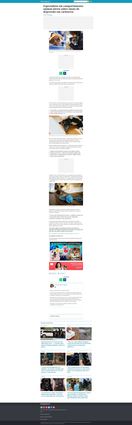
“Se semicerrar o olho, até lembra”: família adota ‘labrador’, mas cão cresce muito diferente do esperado (52, 394)
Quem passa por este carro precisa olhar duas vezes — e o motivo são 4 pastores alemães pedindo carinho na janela (53, 344)
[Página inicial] (53, 1)
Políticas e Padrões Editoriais (46, 416)
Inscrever (79, 267)
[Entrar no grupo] (41, 407)
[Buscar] (88, 1)
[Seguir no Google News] (44, 407)
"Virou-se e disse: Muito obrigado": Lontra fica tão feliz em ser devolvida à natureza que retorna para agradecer (79, 344)
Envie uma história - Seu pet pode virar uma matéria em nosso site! (64, 233)
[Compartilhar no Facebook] (64, 73)
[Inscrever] (54, 407)
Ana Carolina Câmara (48, 14)
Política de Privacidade (45, 414)
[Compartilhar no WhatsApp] (60, 73)
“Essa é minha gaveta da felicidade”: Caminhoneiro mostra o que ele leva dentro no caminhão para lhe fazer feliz (78, 369)
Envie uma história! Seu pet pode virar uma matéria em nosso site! (53, 409)
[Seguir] (46, 407)
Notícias (51, 15)
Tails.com (56, 80)
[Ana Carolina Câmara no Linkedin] (55, 287)
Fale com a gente (43, 419)
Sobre (41, 411)
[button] (91, 1)
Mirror (63, 113)
